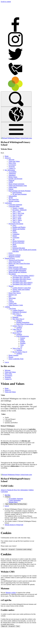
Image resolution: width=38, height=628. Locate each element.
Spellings (19, 315)
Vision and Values (14, 161)
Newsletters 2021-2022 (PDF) (21, 284)
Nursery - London (18, 208)
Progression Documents (16, 223)
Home (6, 156)
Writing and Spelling (18, 229)
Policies (11, 189)
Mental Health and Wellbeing (18, 272)
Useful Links (13, 303)
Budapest (15, 317)
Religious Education (18, 248)
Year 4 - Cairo (16, 217)
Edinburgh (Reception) (19, 312)
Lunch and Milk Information (17, 270)
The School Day (14, 199)
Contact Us (12, 168)
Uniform (11, 301)
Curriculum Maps (14, 206)
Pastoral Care (13, 294)
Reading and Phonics (19, 227)
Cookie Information (15, 500)
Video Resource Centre (16, 305)
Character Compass (15, 255)
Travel (10, 300)
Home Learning (13, 355)
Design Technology (18, 241)
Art (13, 239)
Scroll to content (6, 1)
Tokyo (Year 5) (17, 348)
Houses (11, 357)
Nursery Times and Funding (21, 289)
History (14, 236)
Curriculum (8, 203)
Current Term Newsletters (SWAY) (23, 275)
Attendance (12, 175)
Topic (22, 345)
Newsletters (12, 274)
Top (3, 528)
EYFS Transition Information (18, 269)
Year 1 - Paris (16, 211)
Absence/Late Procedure (16, 260)
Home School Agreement (16, 184)
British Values (13, 177)
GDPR (11, 182)
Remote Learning (14, 201)
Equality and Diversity (15, 178)
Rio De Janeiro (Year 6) (19, 352)
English (22, 341)
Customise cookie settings (23, 549)
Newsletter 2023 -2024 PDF (21, 277)
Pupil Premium (17, 192)
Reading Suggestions (22, 322)
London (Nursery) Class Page (21, 288)
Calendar (11, 265)
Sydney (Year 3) (17, 326)
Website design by (14, 525)
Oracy (14, 225)
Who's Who (12, 163)
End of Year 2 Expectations (24, 324)
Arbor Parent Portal (15, 262)
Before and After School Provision (19, 263)
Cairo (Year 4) (16, 329)
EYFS (10, 253)
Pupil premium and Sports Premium (19, 191)
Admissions (12, 173)
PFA (10, 296)
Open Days (15, 291)
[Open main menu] (16, 129)
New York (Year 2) (18, 319)
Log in (7, 362)
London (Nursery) (18, 310)
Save (17, 626)
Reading (22, 343)
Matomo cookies (11, 592)
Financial (11, 180)
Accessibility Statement (16, 498)
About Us (8, 158)
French (14, 246)
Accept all (11, 549)
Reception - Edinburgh (19, 210)
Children (7, 307)
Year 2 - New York (18, 213)
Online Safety (13, 187)
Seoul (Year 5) (16, 333)
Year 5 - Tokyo (17, 220)
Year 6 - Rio (16, 222)
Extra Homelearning (22, 336)
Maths (14, 230)
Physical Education (18, 243)
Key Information (10, 170)
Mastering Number (14, 256)
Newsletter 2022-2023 (19, 281)
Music (14, 244)
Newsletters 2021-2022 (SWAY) (22, 282)
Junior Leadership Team (16, 359)
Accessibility (12, 172)
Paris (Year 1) (16, 314)
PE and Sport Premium (19, 194)
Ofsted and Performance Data (18, 185)
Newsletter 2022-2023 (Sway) (21, 279)
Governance (12, 165)
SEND (11, 197)
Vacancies (12, 166)
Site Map (7, 495)
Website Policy (13, 502)
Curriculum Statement (15, 204)
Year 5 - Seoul (16, 218)
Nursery (11, 286)
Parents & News (10, 258)
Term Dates (12, 298)
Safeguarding (13, 196)
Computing (15, 234)
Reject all (4, 549)
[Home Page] (16, 138)
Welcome (11, 159)
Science (14, 232)
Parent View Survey (15, 293)
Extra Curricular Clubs (16, 267)
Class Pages (12, 308)
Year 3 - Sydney (17, 215)
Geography (15, 237)
